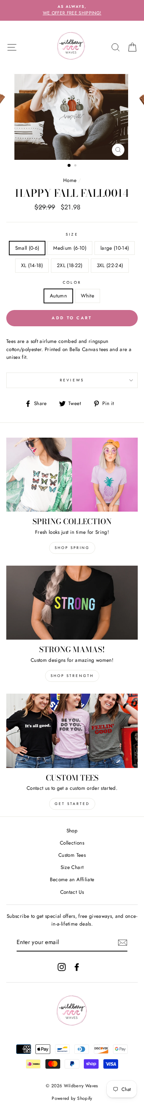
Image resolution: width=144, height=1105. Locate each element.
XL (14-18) (32, 265)
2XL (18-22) (70, 265)
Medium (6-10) (69, 248)
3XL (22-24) (110, 265)
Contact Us (72, 892)
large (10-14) (114, 248)
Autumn (58, 295)
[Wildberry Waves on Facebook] (77, 967)
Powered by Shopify (72, 1098)
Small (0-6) (27, 248)
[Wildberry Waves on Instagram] (62, 967)
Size (72, 234)
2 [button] (76, 166)
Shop (72, 830)
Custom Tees (72, 855)
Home (69, 180)
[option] (72, 10)
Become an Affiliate (72, 879)
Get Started (72, 803)
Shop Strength (72, 675)
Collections (72, 842)
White (87, 295)
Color (72, 282)
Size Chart (72, 867)
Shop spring (72, 547)
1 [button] (69, 166)
